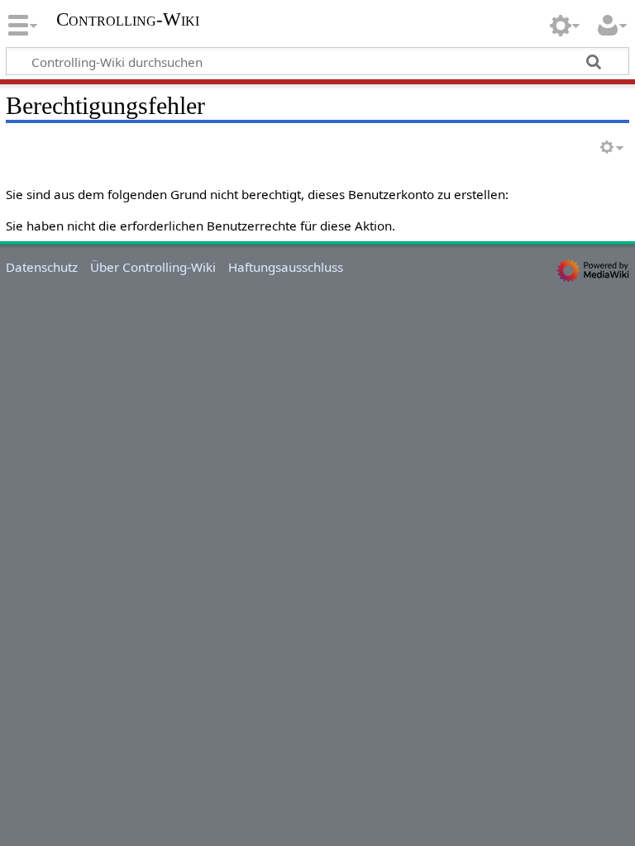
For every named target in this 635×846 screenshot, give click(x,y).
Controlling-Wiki (127, 19)
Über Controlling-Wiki (153, 267)
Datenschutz (42, 267)
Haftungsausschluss (285, 267)
